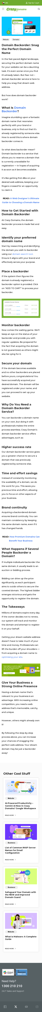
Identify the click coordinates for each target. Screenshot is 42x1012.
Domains (16, 39)
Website (6, 39)
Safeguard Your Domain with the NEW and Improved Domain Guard (20, 895)
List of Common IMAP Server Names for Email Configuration (20, 850)
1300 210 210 (12, 986)
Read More (9, 815)
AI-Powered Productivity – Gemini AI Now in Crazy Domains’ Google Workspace (20, 806)
